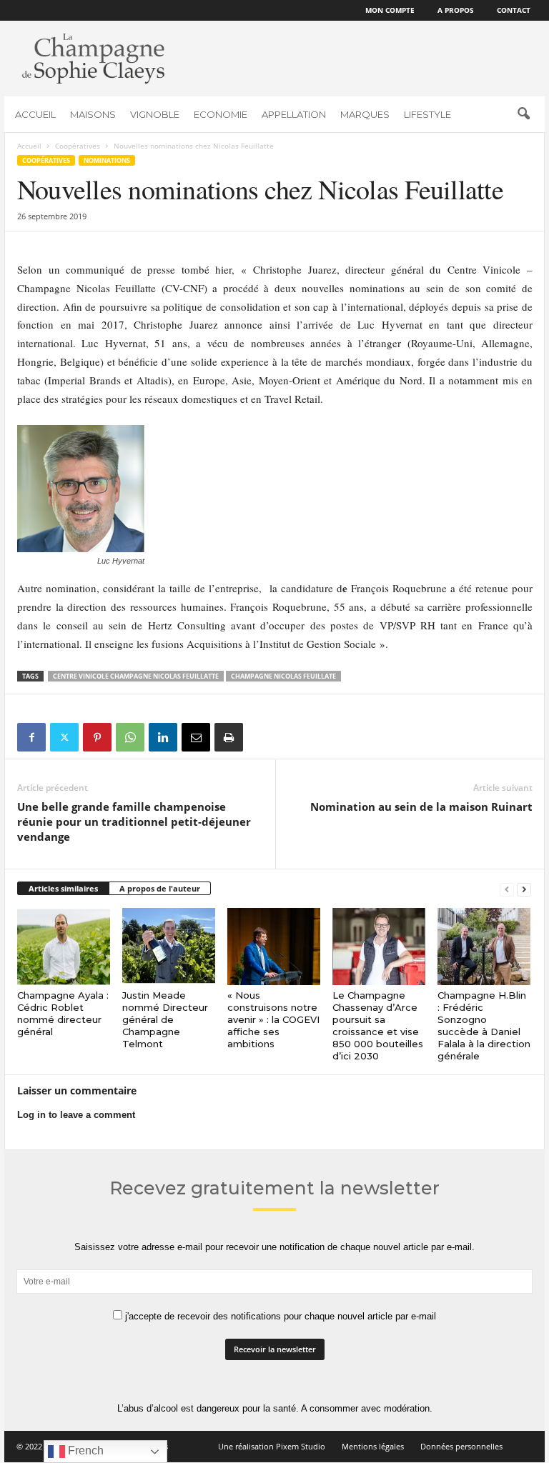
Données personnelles (461, 1446)
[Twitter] (64, 737)
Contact (513, 10)
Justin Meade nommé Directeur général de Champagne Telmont (165, 1019)
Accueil (29, 146)
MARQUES (365, 114)
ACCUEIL (35, 114)
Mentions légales (373, 1446)
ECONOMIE (220, 114)
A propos (455, 10)
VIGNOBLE (154, 114)
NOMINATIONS (107, 160)
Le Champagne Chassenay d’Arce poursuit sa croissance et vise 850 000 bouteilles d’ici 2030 (377, 1025)
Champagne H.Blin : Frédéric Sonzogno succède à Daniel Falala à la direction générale (483, 1025)
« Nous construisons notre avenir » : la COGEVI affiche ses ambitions (273, 1019)
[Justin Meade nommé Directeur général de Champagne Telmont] (168, 946)
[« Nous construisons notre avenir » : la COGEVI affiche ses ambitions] (273, 946)
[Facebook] (31, 737)
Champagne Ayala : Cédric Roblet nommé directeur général (63, 1013)
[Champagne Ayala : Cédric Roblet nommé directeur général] (63, 946)
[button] (523, 114)
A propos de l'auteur (159, 888)
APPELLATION (294, 114)
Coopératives (77, 146)
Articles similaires (63, 888)
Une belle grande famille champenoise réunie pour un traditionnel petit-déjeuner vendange (134, 821)
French (84, 1450)
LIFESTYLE (427, 114)
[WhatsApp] (130, 737)
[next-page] (524, 889)
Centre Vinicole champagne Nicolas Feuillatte (136, 676)
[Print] (228, 737)
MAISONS (93, 114)
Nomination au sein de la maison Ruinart (421, 806)
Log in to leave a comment (76, 1114)
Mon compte (390, 10)
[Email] (196, 737)
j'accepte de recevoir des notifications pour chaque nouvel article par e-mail (279, 1316)
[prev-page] (507, 889)
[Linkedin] (163, 737)
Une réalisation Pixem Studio (271, 1446)
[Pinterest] (97, 737)
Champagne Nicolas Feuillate (283, 676)
